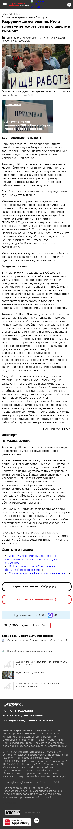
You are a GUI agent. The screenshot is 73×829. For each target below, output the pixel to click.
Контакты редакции (18, 710)
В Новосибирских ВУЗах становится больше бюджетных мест (32, 568)
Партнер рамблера (32, 812)
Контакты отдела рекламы (23, 715)
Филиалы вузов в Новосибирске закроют (38, 573)
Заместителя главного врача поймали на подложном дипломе (38, 684)
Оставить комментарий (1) (36, 599)
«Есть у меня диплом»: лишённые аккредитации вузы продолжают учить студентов (32, 559)
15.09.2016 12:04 (11, 13)
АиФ (30, 95)
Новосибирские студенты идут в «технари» (30, 651)
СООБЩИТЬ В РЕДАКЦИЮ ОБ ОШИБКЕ (28, 720)
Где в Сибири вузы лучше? (30, 672)
